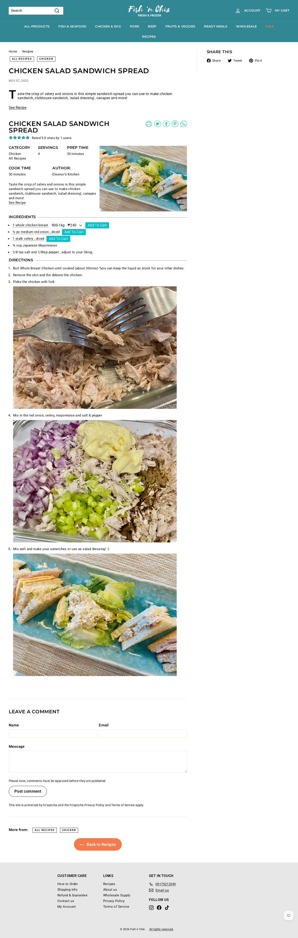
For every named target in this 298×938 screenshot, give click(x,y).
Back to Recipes (101, 844)
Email (103, 725)
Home (13, 51)
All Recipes (22, 58)
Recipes (149, 37)
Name (14, 725)
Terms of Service (123, 805)
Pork (134, 26)
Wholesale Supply (116, 895)
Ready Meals (215, 26)
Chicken (46, 58)
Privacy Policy (94, 805)
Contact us (65, 901)
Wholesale (246, 26)
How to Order (67, 884)
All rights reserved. (161, 929)
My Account (66, 907)
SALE (269, 26)
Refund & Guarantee (72, 895)
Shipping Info (67, 890)
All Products (37, 26)
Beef (152, 26)
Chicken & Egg (108, 26)
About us (110, 890)
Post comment (27, 791)
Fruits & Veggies (180, 26)
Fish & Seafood (72, 26)
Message (17, 746)
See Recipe (17, 107)
